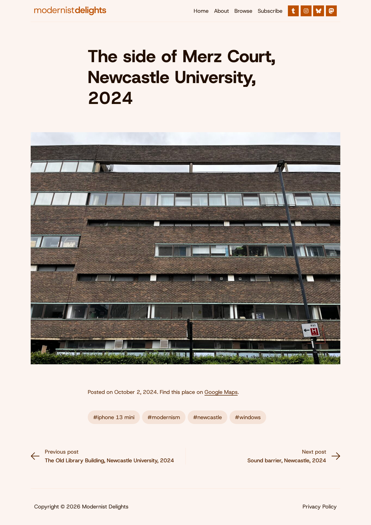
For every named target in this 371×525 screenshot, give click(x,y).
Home (201, 10)
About (221, 10)
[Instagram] (306, 10)
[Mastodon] (331, 10)
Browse (243, 10)
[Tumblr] (293, 10)
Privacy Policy (320, 506)
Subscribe (270, 10)
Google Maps (221, 392)
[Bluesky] (318, 10)
